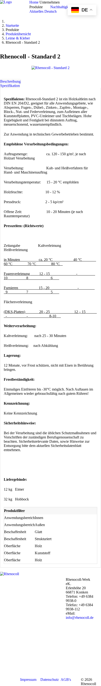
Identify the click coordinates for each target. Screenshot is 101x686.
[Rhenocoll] (9, 574)
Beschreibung (10, 81)
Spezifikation (10, 86)
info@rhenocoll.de (79, 618)
